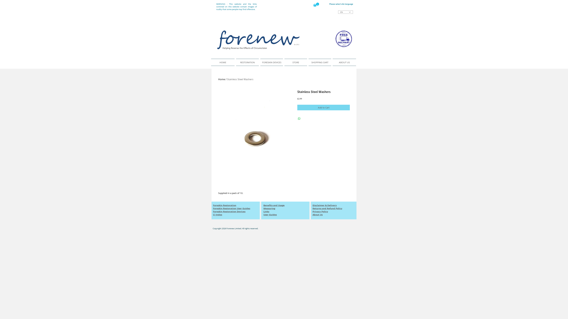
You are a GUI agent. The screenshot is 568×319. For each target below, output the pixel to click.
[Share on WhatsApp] (299, 118)
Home (221, 79)
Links (266, 211)
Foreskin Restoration (224, 205)
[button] (316, 4)
